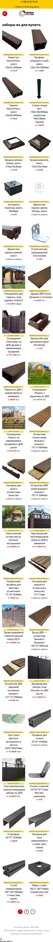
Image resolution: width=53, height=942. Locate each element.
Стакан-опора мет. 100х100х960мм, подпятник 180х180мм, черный (39, 113)
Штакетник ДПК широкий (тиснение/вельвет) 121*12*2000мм (13, 691)
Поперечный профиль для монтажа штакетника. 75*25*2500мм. (14, 588)
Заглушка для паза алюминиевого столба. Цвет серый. (39, 841)
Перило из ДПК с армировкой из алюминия (14, 393)
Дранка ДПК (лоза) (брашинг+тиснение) (40, 296)
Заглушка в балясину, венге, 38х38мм (13, 208)
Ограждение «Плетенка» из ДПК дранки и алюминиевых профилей (13, 345)
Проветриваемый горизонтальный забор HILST (13, 636)
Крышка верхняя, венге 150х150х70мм (39, 163)
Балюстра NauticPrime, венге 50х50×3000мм (14, 62)
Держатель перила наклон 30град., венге (39, 208)
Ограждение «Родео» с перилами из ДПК (39, 393)
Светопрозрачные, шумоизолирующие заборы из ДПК (14, 789)
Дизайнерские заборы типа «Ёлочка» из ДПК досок (39, 689)
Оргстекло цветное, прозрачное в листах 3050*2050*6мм (13, 742)
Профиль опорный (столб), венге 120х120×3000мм (39, 62)
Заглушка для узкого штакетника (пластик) (13, 490)
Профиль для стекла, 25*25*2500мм (39, 738)
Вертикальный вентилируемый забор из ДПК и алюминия (39, 538)
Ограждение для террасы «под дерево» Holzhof (13, 297)
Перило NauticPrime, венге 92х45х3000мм (13, 110)
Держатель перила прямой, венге (13, 252)
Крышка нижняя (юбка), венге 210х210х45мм (13, 163)
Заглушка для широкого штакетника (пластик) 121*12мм (39, 588)
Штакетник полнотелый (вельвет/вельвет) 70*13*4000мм (39, 441)
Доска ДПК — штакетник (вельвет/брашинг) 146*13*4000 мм (39, 639)
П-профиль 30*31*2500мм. (14, 836)
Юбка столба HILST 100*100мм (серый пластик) (39, 889)
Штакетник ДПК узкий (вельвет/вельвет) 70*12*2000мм (39, 490)
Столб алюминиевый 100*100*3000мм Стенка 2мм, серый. (13, 892)
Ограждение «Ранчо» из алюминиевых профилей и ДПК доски (14, 441)
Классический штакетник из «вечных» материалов (13, 538)
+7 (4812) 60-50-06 (29, 2)
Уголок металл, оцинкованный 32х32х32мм (39, 252)
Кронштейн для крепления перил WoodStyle (39, 342)
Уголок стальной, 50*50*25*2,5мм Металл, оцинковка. (39, 791)
